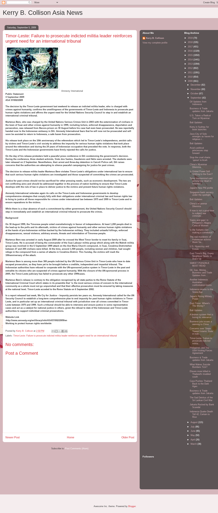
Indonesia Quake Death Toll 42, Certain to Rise (201, 414)
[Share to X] (59, 331)
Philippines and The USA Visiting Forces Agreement (201, 350)
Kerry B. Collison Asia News (43, 12)
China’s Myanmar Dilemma (198, 165)
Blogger (132, 506)
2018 (190, 42)
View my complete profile (155, 42)
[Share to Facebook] (63, 331)
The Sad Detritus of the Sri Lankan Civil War (201, 399)
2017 (190, 46)
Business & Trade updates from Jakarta (201, 109)
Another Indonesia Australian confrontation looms (201, 282)
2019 (190, 38)
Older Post (127, 437)
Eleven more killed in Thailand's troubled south (200, 374)
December (196, 85)
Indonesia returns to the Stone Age (201, 290)
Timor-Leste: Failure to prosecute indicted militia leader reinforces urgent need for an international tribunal (65, 335)
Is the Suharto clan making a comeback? (201, 231)
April (193, 439)
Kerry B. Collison (155, 38)
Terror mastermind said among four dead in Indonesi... (201, 181)
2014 (190, 59)
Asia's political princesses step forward (199, 150)
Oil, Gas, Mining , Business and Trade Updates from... (201, 273)
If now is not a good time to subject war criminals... (202, 213)
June (193, 431)
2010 (190, 77)
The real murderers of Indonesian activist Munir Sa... (200, 239)
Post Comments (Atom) (76, 448)
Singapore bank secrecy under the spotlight (202, 193)
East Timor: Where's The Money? (200, 304)
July (193, 426)
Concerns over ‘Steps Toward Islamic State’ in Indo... (202, 331)
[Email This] (53, 331)
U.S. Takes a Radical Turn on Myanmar (200, 116)
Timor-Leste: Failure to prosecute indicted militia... (201, 341)
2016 (190, 51)
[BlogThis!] (56, 331)
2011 (190, 72)
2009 (190, 81)
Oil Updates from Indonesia (198, 103)
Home (70, 437)
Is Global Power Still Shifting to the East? (201, 172)
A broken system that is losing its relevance (201, 316)
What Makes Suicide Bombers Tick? (200, 365)
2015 (190, 55)
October (195, 93)
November (196, 89)
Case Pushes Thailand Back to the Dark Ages (201, 384)
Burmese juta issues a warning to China (201, 323)
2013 (190, 64)
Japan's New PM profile (201, 188)
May (193, 435)
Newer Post (12, 437)
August (194, 422)
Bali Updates (196, 122)
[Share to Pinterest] (66, 331)
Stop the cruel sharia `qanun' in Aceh (200, 158)
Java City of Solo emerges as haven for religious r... (202, 136)
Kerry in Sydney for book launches (199, 128)
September (196, 97)
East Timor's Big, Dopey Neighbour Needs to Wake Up (202, 256)
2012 (190, 68)
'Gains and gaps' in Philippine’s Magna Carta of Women (200, 223)
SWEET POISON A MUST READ (199, 264)
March (194, 444)
